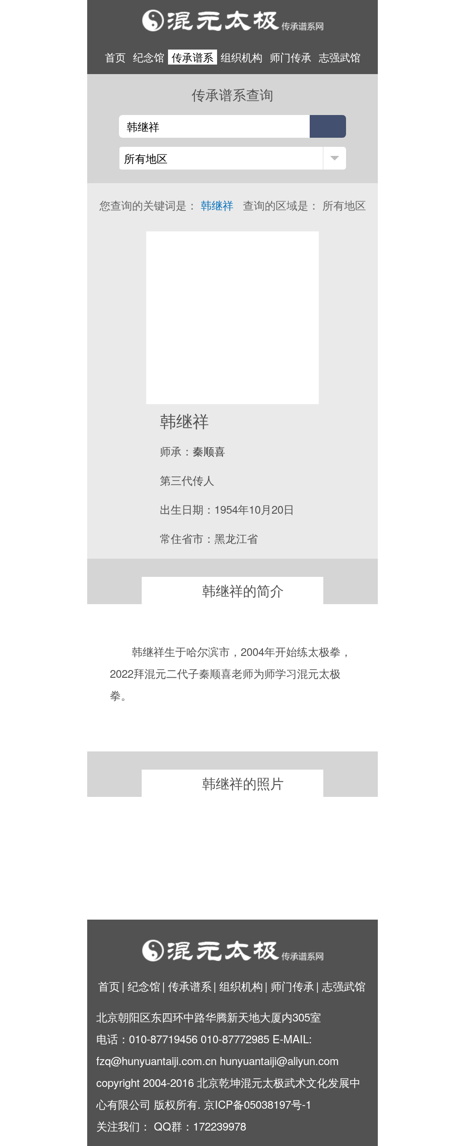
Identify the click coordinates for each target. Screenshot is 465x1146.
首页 (115, 57)
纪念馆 (148, 57)
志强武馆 (340, 57)
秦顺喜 (209, 451)
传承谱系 (192, 57)
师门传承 (291, 57)
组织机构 (241, 57)
